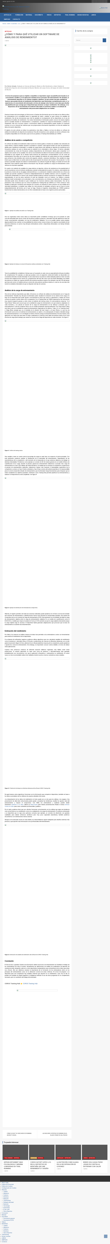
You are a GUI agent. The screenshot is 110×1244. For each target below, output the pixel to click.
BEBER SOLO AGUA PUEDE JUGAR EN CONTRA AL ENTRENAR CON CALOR (93, 1164)
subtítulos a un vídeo (17, 804)
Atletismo (6, 1193)
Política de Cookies (7, 1186)
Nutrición (68, 1158)
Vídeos (49, 15)
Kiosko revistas (83, 15)
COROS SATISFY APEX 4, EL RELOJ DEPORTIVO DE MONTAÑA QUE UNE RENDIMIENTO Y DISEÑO (40, 1165)
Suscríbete (39, 15)
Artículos (7, 15)
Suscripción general (9, 1218)
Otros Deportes (7, 1211)
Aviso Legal (5, 1182)
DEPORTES (57, 15)
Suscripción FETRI (8, 1220)
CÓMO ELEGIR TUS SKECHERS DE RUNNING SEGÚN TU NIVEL (19, 1134)
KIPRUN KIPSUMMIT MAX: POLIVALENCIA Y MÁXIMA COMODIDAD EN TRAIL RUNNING (13, 1165)
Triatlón (5, 1191)
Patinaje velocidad (8, 1202)
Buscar (104, 40)
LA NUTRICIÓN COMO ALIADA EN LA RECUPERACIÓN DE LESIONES (68, 1164)
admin (7, 40)
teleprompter (34, 804)
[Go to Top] (105, 1236)
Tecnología (6, 1206)
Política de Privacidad (8, 1184)
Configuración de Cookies (9, 1188)
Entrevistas (6, 1207)
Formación (19, 15)
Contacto (16, 19)
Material (29, 15)
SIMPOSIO (7, 19)
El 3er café (6, 1209)
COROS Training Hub (30, 984)
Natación (6, 1198)
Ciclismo (5, 1195)
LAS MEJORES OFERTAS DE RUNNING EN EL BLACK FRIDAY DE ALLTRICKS (54, 1134)
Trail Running (70, 15)
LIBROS (93, 15)
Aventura (34, 1158)
